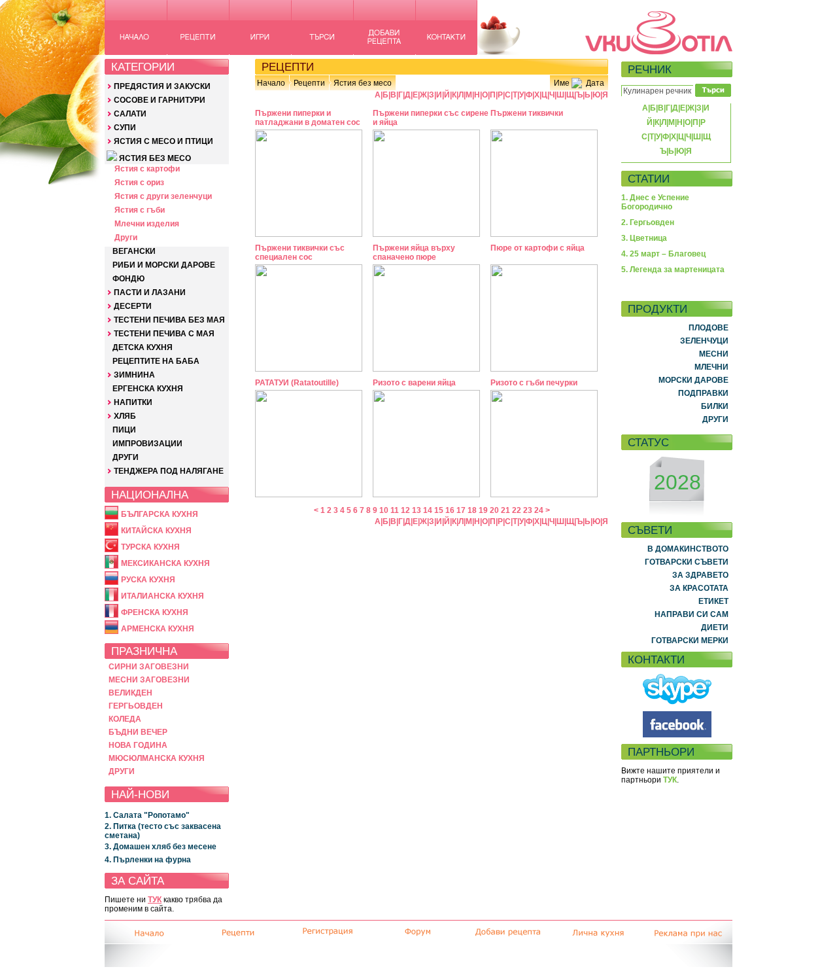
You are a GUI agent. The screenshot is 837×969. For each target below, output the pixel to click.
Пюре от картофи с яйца (537, 248)
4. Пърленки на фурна (148, 859)
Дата (595, 83)
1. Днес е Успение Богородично (655, 202)
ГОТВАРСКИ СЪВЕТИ (686, 562)
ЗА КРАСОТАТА (699, 588)
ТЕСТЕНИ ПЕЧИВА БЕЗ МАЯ (169, 320)
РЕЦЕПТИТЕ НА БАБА (155, 361)
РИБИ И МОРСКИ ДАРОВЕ (163, 265)
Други (125, 237)
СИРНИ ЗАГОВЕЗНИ (149, 666)
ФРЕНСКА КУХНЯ (154, 612)
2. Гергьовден (647, 222)
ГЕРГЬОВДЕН (136, 706)
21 (505, 510)
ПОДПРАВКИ (703, 393)
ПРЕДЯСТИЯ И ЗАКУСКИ (162, 86)
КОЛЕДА (125, 719)
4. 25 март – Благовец (663, 253)
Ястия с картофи (147, 168)
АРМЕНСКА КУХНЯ (157, 628)
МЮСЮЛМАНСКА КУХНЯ (157, 758)
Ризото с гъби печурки (533, 382)
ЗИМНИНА (134, 374)
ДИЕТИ (714, 627)
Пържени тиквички (526, 113)
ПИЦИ (124, 429)
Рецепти (309, 83)
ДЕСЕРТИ (133, 306)
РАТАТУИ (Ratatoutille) (297, 382)
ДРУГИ (125, 457)
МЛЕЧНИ (711, 367)
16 (449, 510)
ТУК (155, 899)
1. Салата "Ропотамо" (147, 815)
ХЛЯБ (125, 416)
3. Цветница (644, 238)
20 (494, 510)
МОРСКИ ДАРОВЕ (693, 380)
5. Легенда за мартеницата (673, 269)
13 (416, 510)
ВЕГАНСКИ (134, 251)
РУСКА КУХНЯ (148, 579)
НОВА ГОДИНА (138, 745)
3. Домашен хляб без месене (160, 846)
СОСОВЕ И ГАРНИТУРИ (159, 100)
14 (427, 510)
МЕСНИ (713, 354)
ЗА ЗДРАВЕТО (700, 575)
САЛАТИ (130, 113)
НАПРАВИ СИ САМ (691, 614)
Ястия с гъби (139, 210)
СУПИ (125, 127)
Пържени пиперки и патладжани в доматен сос (307, 118)
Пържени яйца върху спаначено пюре (414, 252)
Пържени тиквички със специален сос (300, 252)
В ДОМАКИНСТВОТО (687, 549)
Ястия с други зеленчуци (163, 196)
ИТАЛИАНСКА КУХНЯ (162, 596)
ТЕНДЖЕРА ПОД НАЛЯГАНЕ (169, 471)
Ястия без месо (362, 83)
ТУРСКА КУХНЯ (150, 547)
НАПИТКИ (133, 402)
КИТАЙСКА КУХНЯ (156, 530)
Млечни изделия (146, 223)
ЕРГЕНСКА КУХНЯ (147, 388)
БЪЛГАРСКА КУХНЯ (159, 514)
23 (527, 510)
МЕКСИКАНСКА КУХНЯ (165, 563)
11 (394, 510)
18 (472, 510)
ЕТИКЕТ (713, 601)
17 (461, 510)
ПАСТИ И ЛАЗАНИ (150, 292)
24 (538, 510)
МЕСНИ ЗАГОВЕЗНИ (149, 679)
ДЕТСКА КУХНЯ (142, 347)
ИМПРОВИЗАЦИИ (147, 443)
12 (405, 510)
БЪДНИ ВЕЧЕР (138, 732)
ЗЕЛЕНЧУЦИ (704, 340)
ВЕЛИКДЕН (130, 692)
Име (562, 83)
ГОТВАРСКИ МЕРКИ (689, 640)
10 (383, 510)
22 (516, 510)
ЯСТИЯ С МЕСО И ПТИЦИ (163, 141)
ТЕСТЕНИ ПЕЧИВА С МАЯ (164, 333)
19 (483, 510)
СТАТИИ (649, 178)
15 (438, 510)
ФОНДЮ (128, 278)
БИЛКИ (714, 406)
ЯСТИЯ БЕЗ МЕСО (155, 158)
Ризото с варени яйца (414, 382)
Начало (271, 83)
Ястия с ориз (139, 182)
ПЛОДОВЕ (708, 327)
